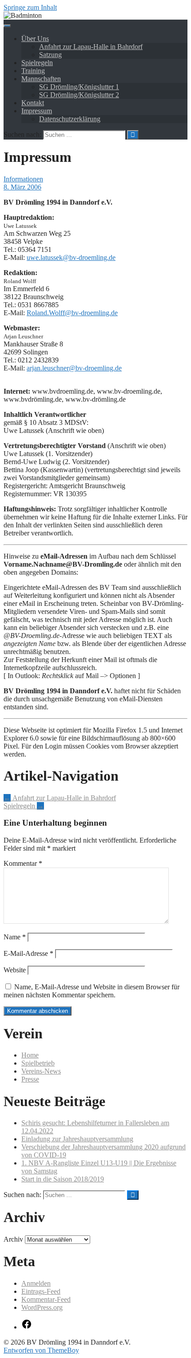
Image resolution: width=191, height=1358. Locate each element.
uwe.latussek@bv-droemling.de (71, 257)
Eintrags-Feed (40, 1291)
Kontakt (32, 103)
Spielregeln (37, 62)
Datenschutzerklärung (69, 119)
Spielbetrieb (38, 1063)
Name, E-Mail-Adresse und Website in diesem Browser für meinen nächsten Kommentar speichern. (91, 991)
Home (30, 1055)
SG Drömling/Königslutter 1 (79, 87)
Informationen (23, 179)
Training (33, 70)
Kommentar (23, 863)
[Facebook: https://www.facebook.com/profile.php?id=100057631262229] (26, 1327)
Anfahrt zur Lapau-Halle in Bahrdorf (91, 46)
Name (15, 937)
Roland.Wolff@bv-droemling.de (72, 313)
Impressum (36, 111)
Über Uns (35, 38)
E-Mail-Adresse (28, 953)
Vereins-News (41, 1071)
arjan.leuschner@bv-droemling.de (74, 368)
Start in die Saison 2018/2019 (62, 1179)
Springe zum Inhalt (30, 7)
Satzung (50, 54)
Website (15, 970)
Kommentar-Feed (46, 1299)
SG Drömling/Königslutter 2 (79, 95)
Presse (30, 1079)
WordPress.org (42, 1307)
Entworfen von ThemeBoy (41, 1350)
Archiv (13, 1239)
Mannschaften (41, 78)
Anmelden (36, 1283)
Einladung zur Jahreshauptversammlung (77, 1139)
